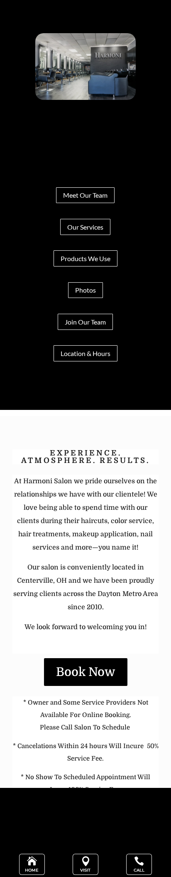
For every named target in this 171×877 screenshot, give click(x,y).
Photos (85, 290)
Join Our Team (85, 322)
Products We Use (85, 258)
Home (32, 870)
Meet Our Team (85, 195)
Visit (85, 870)
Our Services (85, 227)
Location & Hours (85, 353)
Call (139, 870)
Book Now (85, 672)
